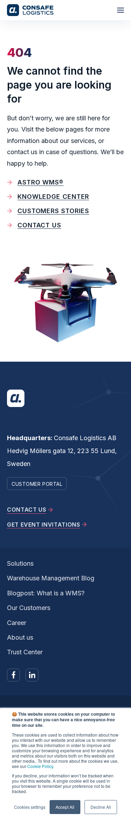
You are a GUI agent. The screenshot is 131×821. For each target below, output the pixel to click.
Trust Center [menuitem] (25, 652)
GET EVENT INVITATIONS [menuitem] (43, 524)
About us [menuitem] (20, 637)
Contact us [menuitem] (39, 225)
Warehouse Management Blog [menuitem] (50, 578)
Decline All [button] (100, 807)
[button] (120, 10)
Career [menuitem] (16, 622)
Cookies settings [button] (29, 807)
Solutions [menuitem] (20, 563)
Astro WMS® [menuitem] (40, 182)
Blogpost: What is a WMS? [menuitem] (46, 593)
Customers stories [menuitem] (53, 210)
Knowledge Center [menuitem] (53, 196)
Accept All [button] (65, 807)
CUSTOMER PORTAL (37, 484)
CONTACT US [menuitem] (26, 509)
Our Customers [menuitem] (28, 607)
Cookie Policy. (40, 766)
